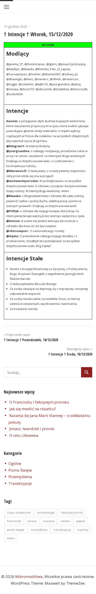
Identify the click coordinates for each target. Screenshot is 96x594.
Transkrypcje (20, 483)
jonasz (32, 521)
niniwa (65, 521)
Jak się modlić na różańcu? (32, 408)
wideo (11, 538)
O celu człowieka (23, 435)
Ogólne (14, 463)
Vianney (82, 530)
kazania (48, 521)
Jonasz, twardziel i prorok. (32, 428)
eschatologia (45, 512)
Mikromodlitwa (29, 576)
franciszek (14, 521)
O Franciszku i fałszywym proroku (39, 402)
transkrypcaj (62, 530)
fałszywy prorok (72, 512)
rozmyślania (39, 530)
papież (80, 521)
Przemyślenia (20, 476)
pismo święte (15, 530)
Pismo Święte (20, 470)
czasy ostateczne (19, 512)
